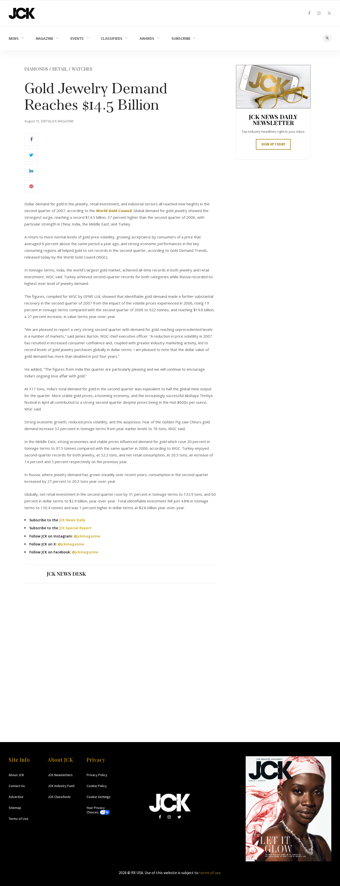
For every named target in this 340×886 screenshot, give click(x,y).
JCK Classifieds (59, 797)
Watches (82, 69)
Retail (59, 69)
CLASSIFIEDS (111, 38)
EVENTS (77, 38)
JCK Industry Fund (61, 786)
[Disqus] (120, 653)
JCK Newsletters (60, 775)
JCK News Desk (66, 573)
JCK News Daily (72, 520)
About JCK (16, 775)
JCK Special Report (75, 528)
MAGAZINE (44, 38)
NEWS (14, 38)
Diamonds (36, 69)
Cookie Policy (97, 786)
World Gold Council (114, 210)
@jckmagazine (87, 536)
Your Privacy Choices (96, 809)
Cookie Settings (99, 797)
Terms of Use (18, 818)
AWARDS (147, 38)
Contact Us (17, 786)
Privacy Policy (97, 775)
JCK (22, 13)
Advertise (16, 797)
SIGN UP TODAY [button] (273, 144)
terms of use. (210, 872)
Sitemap (15, 807)
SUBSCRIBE (180, 38)
